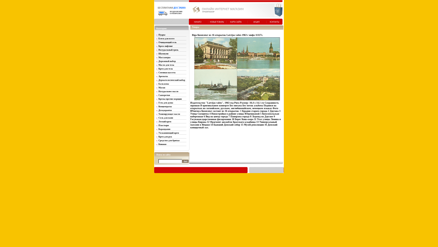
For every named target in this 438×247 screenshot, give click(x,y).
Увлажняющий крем (168, 133)
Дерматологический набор (171, 80)
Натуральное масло (168, 91)
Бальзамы (163, 84)
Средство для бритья (168, 140)
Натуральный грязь (168, 50)
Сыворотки (164, 95)
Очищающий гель (167, 42)
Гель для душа (165, 102)
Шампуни (163, 53)
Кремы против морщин (170, 99)
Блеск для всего (166, 38)
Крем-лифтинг (165, 46)
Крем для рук (165, 136)
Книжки (162, 144)
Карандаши (164, 129)
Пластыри (163, 125)
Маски (161, 87)
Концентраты (165, 106)
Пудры (161, 34)
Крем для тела (165, 68)
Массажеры (164, 57)
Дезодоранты (165, 110)
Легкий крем (164, 121)
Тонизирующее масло (169, 114)
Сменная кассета (167, 72)
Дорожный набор (167, 61)
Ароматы (163, 76)
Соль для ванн (165, 117)
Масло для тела (166, 65)
